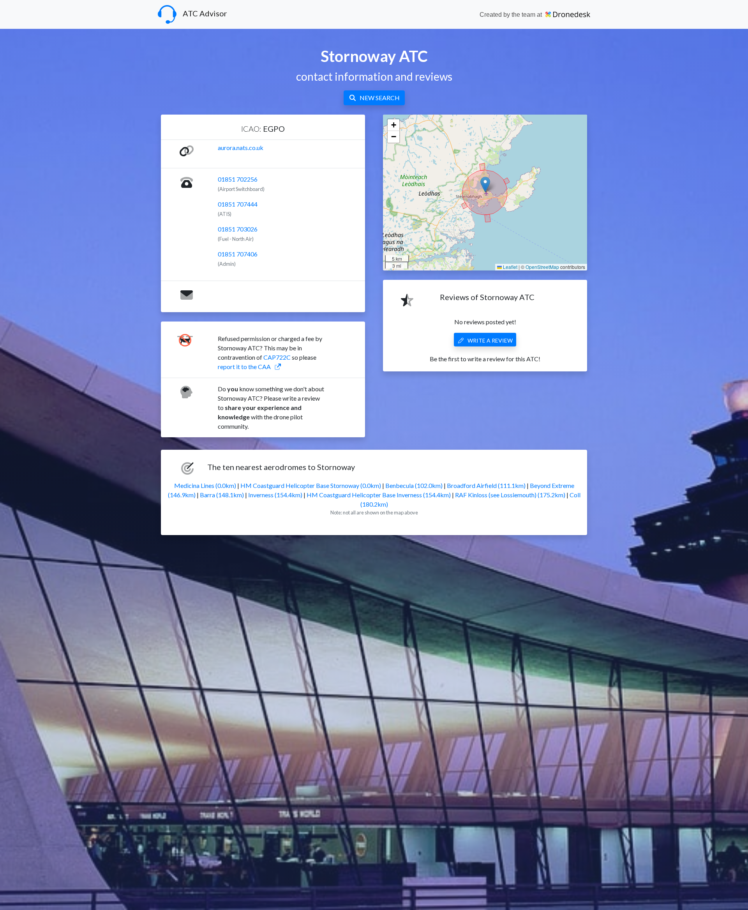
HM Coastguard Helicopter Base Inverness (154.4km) (379, 494)
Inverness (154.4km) (275, 494)
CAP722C (277, 357)
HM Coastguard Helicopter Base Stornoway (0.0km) (310, 485)
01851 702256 (238, 179)
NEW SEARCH (380, 97)
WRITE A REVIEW (490, 340)
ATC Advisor (205, 13)
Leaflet (509, 266)
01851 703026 (238, 229)
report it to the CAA (244, 366)
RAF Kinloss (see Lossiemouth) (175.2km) (510, 494)
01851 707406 (238, 254)
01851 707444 (238, 204)
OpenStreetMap (542, 266)
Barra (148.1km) (222, 494)
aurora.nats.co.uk (240, 147)
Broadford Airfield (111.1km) (486, 485)
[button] (485, 185)
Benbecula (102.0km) (414, 485)
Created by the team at (511, 14)
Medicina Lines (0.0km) (205, 485)
